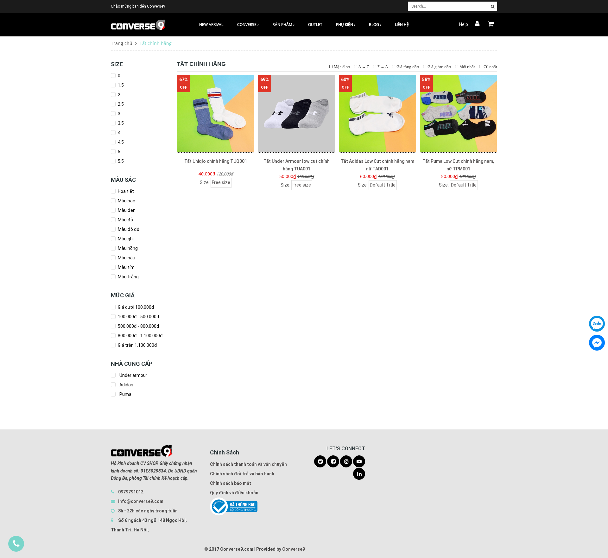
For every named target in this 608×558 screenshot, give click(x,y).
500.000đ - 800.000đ (138, 326)
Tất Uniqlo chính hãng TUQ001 (215, 161)
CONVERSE (247, 24)
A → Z (363, 66)
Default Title (383, 184)
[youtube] (359, 461)
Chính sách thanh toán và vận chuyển (248, 464)
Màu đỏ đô (128, 229)
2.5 (120, 104)
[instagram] (346, 461)
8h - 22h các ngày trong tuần (147, 510)
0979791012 (130, 491)
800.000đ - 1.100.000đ (140, 335)
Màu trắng (128, 276)
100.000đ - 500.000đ (138, 316)
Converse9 (293, 549)
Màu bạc (126, 200)
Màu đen (126, 210)
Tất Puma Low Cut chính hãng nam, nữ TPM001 (458, 165)
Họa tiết (125, 191)
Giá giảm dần (439, 66)
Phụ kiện (345, 24)
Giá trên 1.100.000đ (137, 345)
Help (463, 24)
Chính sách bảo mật (230, 483)
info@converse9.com (140, 501)
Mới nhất (467, 66)
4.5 (120, 142)
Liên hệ (402, 24)
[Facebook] (597, 343)
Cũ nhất (490, 66)
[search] (492, 6)
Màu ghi (125, 238)
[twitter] (320, 461)
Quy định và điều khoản (234, 492)
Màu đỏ (125, 219)
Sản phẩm (283, 24)
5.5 (120, 161)
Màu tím (126, 267)
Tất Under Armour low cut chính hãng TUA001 (296, 165)
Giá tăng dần (407, 66)
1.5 (120, 85)
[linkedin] (359, 474)
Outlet (315, 24)
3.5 (120, 123)
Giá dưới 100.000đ (135, 307)
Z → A (382, 66)
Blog (374, 24)
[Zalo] (597, 324)
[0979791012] (16, 544)
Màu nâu (126, 257)
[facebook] (333, 461)
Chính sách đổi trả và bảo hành (242, 473)
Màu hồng (127, 248)
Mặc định (342, 66)
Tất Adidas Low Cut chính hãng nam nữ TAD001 (377, 165)
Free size (221, 182)
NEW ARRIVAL (211, 24)
